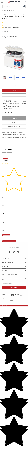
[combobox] (14, 6)
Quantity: (14, 83)
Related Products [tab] (14, 126)
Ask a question (8, 27)
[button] (2, 27)
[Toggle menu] (2, 2)
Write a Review (5, 37)
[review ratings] (2, 24)
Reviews (3, 305)
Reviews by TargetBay (7, 152)
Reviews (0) (5, 158)
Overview (14, 118)
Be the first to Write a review (9, 241)
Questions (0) (6, 160)
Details (14, 122)
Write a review (15, 27)
